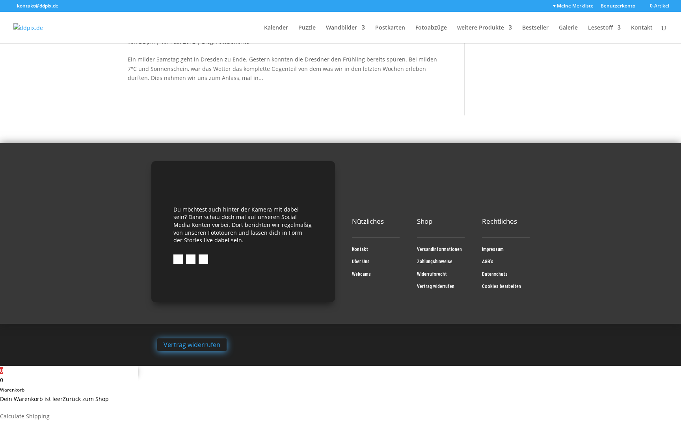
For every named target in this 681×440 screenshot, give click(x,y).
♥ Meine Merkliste (573, 6)
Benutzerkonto (618, 6)
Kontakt (642, 28)
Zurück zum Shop (86, 399)
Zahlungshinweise (434, 261)
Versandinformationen (439, 249)
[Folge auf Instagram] (190, 259)
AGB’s (487, 261)
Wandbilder (341, 28)
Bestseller (535, 28)
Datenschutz (495, 274)
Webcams (361, 274)
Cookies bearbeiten (501, 286)
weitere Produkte (480, 28)
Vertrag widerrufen (435, 286)
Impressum (493, 249)
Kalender (276, 28)
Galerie (568, 28)
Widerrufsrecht (432, 274)
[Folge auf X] (203, 259)
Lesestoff (600, 28)
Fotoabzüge (431, 28)
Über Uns (361, 261)
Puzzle (307, 28)
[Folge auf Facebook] (178, 259)
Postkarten (390, 28)
